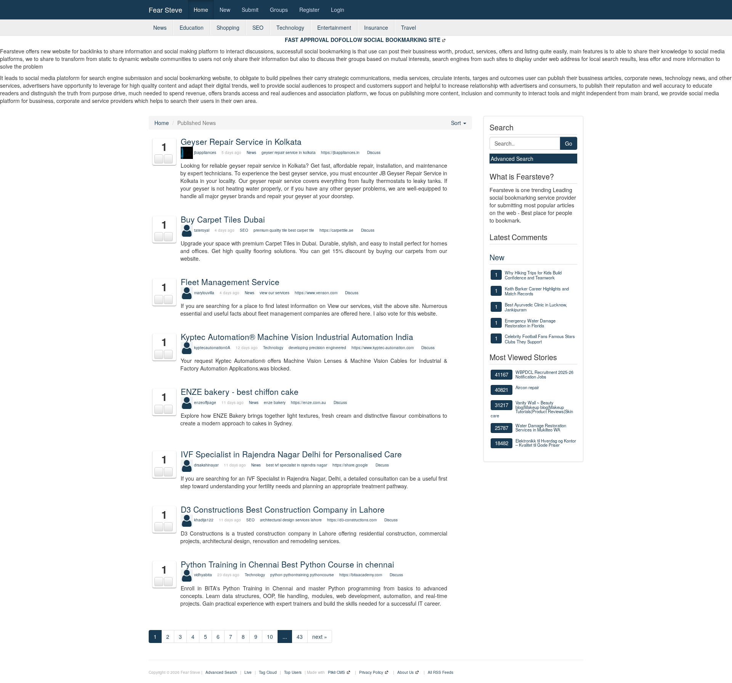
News (160, 27)
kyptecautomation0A (212, 347)
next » (319, 636)
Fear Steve (165, 9)
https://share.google (350, 465)
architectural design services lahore (291, 520)
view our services (274, 292)
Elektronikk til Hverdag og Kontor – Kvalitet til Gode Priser (545, 443)
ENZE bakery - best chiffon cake (240, 391)
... (285, 636)
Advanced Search (512, 158)
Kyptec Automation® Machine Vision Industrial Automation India (297, 336)
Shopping (228, 27)
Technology (290, 27)
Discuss (373, 152)
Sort (456, 123)
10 (270, 636)
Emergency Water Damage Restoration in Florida (530, 323)
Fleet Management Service (230, 281)
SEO (257, 27)
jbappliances (205, 152)
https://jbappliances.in (340, 152)
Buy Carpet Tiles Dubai (223, 219)
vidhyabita (203, 574)
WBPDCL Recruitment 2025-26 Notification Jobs (544, 374)
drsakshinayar (206, 465)
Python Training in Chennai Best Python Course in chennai (287, 564)
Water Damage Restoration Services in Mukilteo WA (540, 427)
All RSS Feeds (440, 672)
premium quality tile (270, 230)
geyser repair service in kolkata (289, 152)
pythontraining (296, 574)
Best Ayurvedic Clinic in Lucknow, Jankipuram (536, 307)
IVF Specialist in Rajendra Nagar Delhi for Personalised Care (291, 454)
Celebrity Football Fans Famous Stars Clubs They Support (540, 338)
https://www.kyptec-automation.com (383, 347)
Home (201, 9)
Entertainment (334, 27)
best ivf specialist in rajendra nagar (296, 465)
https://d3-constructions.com (352, 520)
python (276, 574)
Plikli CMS (336, 672)
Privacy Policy (371, 672)
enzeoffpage (205, 402)
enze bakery (275, 402)
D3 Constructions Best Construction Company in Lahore (283, 509)
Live (248, 672)
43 (300, 636)
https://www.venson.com (316, 292)
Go (568, 143)
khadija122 (204, 520)
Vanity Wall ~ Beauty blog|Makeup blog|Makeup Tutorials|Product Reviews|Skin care (532, 408)
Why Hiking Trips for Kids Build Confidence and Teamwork (533, 275)
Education (192, 27)
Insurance (376, 27)
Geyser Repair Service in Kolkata (241, 141)
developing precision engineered (317, 347)
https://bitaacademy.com (360, 574)
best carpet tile (301, 230)
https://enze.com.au (308, 402)
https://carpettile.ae (336, 230)
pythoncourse (322, 574)
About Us (405, 672)
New (225, 9)
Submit (250, 9)
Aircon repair (527, 387)
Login (337, 9)
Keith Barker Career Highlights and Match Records (537, 291)
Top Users (293, 672)
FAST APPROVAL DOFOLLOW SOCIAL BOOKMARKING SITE (362, 39)
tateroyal (201, 230)
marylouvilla (204, 292)
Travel (408, 27)
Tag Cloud (268, 672)
